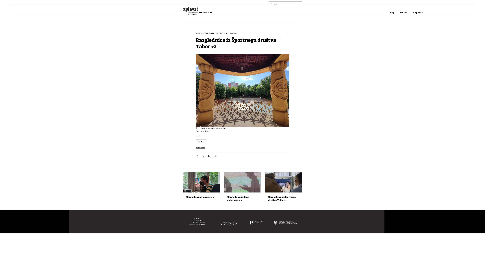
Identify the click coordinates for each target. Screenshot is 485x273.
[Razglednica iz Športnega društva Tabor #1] (283, 182)
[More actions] (287, 33)
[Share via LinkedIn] (209, 156)
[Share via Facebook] (197, 156)
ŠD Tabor (201, 141)
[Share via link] (215, 156)
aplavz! (190, 9)
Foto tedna (200, 147)
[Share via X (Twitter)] (203, 156)
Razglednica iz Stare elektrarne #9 (238, 199)
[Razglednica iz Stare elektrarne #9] (242, 182)
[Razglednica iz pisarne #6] (201, 182)
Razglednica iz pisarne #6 (200, 197)
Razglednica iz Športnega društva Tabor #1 (282, 199)
